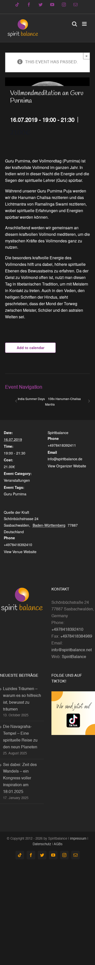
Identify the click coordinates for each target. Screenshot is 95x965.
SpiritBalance (74, 657)
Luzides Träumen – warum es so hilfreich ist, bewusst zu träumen (22, 699)
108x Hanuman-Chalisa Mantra (63, 401)
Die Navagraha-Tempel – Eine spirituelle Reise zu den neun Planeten (20, 737)
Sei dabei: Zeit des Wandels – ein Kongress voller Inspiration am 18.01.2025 (20, 778)
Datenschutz (42, 844)
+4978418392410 (67, 630)
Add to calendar (30, 347)
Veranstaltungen (17, 480)
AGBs (58, 844)
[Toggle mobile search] (74, 23)
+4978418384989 (76, 637)
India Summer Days (31, 398)
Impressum (78, 838)
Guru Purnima (15, 493)
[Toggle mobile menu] (84, 23)
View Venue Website (20, 551)
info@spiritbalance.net (71, 650)
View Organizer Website (67, 465)
